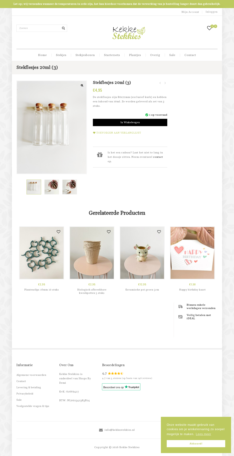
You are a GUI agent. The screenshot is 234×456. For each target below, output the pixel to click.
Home (42, 55)
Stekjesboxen (85, 55)
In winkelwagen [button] (41, 275)
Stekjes (61, 55)
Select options (192, 275)
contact (158, 157)
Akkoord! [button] (196, 443)
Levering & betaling (28, 387)
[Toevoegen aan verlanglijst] (59, 232)
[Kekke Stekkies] (128, 33)
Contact (190, 55)
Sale (172, 55)
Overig (155, 55)
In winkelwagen (130, 122)
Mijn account (190, 12)
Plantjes (135, 55)
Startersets (112, 55)
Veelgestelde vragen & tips (32, 406)
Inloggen (212, 11)
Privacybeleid (24, 393)
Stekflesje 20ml (165, 83)
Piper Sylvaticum (160, 83)
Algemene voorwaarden (31, 375)
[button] (82, 85)
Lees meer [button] (203, 434)
